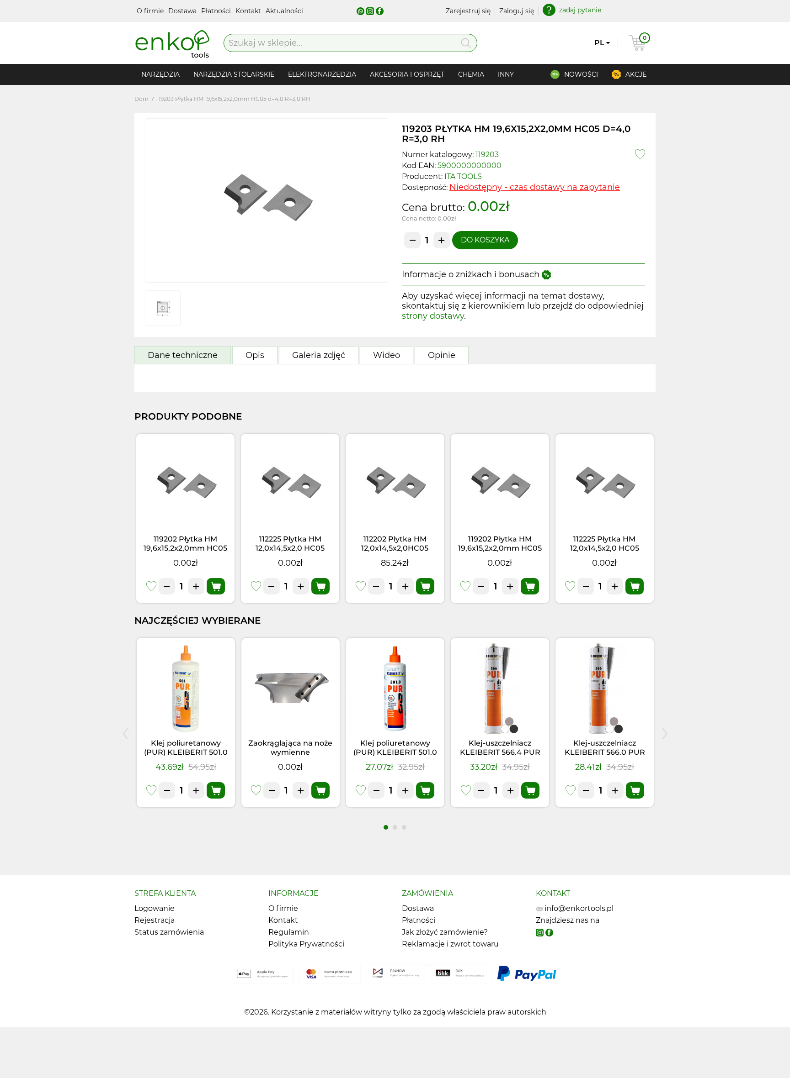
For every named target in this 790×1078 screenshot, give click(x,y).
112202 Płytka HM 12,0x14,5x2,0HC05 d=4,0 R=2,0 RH (394, 548)
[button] (385, 827)
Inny (506, 74)
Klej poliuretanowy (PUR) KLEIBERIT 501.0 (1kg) (186, 752)
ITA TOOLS (463, 176)
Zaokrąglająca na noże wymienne (290, 748)
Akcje (635, 74)
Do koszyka (485, 240)
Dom (141, 98)
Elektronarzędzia (322, 74)
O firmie (151, 11)
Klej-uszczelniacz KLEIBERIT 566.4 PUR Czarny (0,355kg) (500, 752)
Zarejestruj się (468, 11)
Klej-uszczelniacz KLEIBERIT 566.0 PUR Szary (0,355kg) (605, 752)
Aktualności (284, 11)
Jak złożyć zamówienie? (445, 932)
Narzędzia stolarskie (233, 74)
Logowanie (154, 908)
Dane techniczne (183, 355)
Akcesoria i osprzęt (407, 74)
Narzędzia (160, 74)
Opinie (441, 355)
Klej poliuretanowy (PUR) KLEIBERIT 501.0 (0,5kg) (395, 752)
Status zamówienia (169, 932)
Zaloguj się (516, 11)
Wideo (386, 355)
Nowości (581, 74)
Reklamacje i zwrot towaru (450, 944)
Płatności (217, 11)
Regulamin (288, 932)
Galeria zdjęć (318, 355)
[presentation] (125, 731)
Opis (255, 355)
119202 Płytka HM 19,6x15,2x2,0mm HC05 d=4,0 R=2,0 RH (185, 548)
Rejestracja (154, 920)
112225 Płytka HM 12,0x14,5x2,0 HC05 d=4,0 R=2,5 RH (290, 548)
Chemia (471, 74)
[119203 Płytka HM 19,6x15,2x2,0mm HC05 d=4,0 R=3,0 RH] (266, 200)
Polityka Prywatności (306, 944)
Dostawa (183, 11)
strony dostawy (433, 316)
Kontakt (249, 11)
